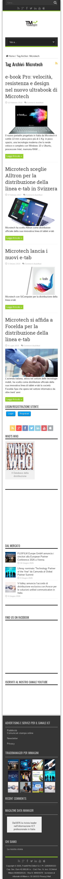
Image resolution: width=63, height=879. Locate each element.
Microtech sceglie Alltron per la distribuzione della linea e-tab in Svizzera (31, 179)
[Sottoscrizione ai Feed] (56, 63)
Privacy (11, 743)
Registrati (24, 413)
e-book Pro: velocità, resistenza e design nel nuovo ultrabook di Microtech (31, 86)
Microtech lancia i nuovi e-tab (26, 254)
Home (12, 56)
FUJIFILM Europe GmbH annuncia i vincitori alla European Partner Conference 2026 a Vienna (36, 556)
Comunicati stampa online (20, 733)
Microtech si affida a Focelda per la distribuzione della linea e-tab (29, 329)
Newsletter (12, 738)
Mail (49, 876)
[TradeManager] (31, 27)
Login (10, 413)
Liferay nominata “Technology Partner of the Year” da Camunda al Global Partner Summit (36, 571)
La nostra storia (15, 849)
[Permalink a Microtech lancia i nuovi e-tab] (31, 294)
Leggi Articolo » (14, 156)
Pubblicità (12, 730)
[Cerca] (55, 2)
